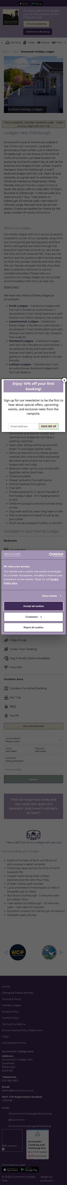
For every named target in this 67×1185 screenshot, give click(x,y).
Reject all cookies (33, 627)
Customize (32, 616)
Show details (49, 595)
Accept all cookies (33, 606)
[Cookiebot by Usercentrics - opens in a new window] (49, 555)
